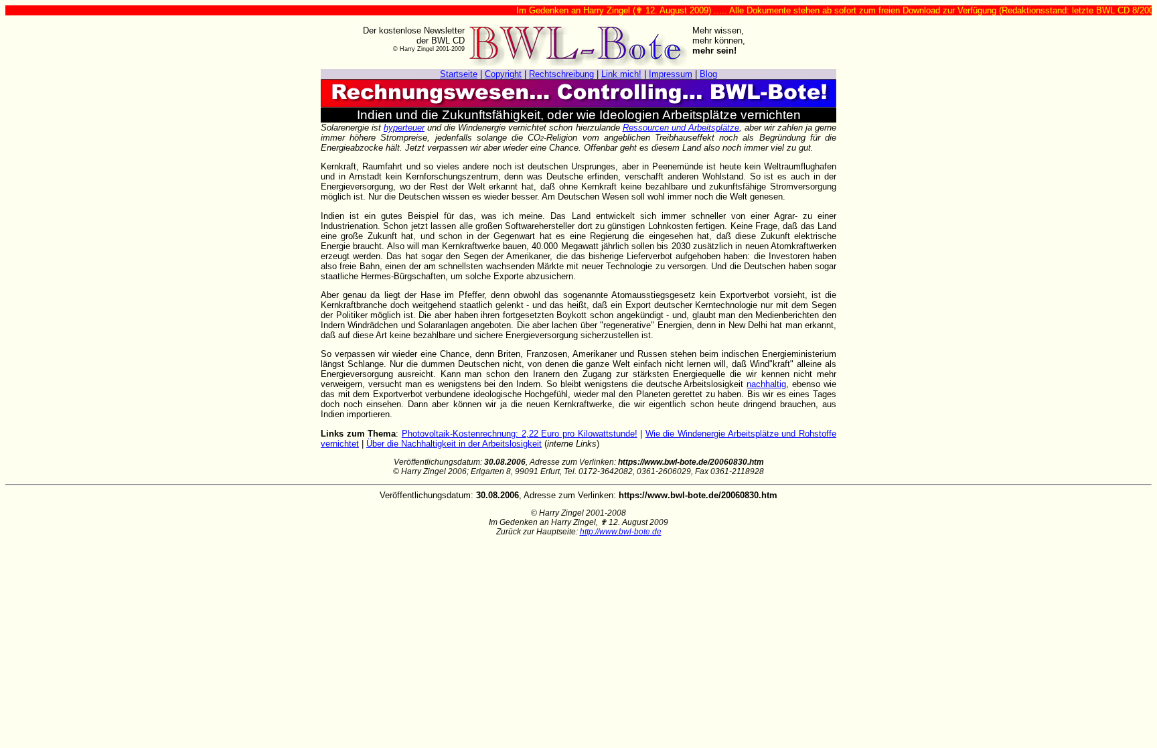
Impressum (670, 74)
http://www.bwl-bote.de (621, 531)
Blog (708, 74)
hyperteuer (404, 128)
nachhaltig (766, 384)
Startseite (458, 74)
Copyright (503, 74)
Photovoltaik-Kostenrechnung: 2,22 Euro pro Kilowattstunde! (519, 434)
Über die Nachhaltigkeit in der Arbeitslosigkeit (454, 444)
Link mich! (621, 74)
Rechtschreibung (561, 74)
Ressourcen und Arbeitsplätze (681, 128)
